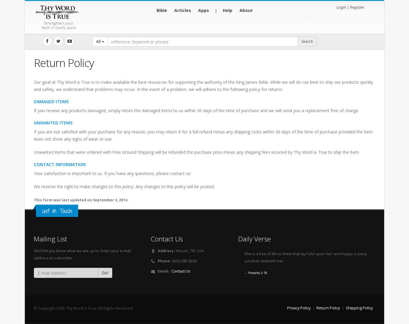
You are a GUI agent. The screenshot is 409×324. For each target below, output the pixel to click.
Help (227, 10)
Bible (162, 10)
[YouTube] (69, 41)
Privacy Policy (298, 308)
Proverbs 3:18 (257, 273)
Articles (182, 10)
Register (357, 7)
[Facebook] (47, 41)
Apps (203, 10)
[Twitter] (58, 41)
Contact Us (180, 271)
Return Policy (328, 308)
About (246, 10)
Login (341, 7)
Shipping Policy (359, 308)
